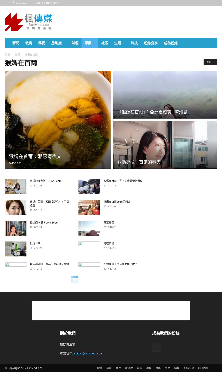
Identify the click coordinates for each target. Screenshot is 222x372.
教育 (28, 43)
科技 (134, 43)
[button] (212, 43)
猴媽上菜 (35, 243)
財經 (75, 43)
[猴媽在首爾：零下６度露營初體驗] (89, 186)
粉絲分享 (151, 43)
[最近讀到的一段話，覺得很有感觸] (15, 269)
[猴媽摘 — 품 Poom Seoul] (15, 228)
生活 (117, 43)
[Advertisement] (138, 21)
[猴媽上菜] (15, 248)
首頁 (7, 55)
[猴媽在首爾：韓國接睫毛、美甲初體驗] (15, 207)
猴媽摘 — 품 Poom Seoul (44, 222)
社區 (104, 43)
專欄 (88, 43)
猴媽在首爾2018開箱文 (117, 201)
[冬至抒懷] (89, 228)
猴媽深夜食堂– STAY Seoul (45, 181)
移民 (41, 43)
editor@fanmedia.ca (88, 353)
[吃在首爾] (89, 249)
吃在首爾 (109, 243)
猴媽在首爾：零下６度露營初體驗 (123, 181)
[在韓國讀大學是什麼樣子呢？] (89, 269)
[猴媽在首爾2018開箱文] (89, 207)
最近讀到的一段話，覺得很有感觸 (49, 264)
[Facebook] (214, 3)
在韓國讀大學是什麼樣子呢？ (120, 264)
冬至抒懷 (109, 222)
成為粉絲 (171, 43)
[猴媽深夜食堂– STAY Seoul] (15, 186)
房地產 (56, 43)
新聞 (15, 43)
